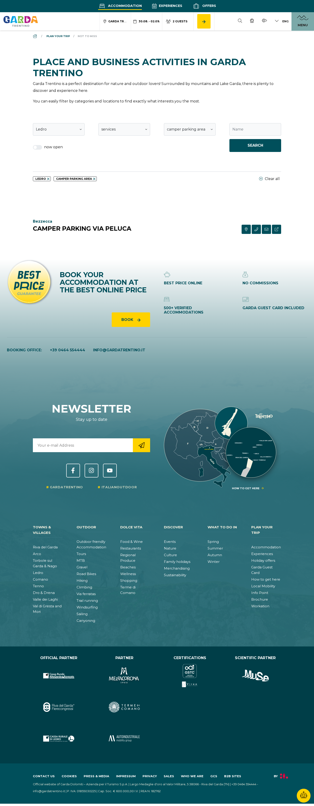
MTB (81, 560)
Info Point (259, 593)
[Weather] (264, 21)
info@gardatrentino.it (119, 350)
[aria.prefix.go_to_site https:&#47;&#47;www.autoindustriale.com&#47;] (124, 738)
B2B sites (232, 776)
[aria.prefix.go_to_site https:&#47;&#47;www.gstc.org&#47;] (190, 676)
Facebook (73, 470)
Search (255, 145)
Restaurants (130, 548)
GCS (213, 776)
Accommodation (124, 6)
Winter (214, 561)
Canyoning (86, 620)
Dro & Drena (44, 593)
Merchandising (177, 568)
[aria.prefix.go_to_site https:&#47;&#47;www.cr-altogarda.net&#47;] (59, 676)
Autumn (215, 555)
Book (127, 319)
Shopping (128, 580)
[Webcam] (251, 21)
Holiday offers (263, 560)
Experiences (170, 6)
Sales (169, 776)
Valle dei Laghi (45, 599)
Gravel (82, 567)
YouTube (110, 470)
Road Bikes (86, 574)
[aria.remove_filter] (48, 179)
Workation (260, 606)
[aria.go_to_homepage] (20, 21)
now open (53, 147)
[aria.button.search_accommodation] (204, 21)
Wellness (128, 574)
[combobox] (59, 129)
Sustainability (175, 575)
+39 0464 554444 (67, 350)
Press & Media (96, 776)
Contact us (44, 776)
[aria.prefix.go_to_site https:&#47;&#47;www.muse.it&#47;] (255, 676)
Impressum (126, 776)
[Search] (239, 21)
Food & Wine (131, 541)
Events (170, 541)
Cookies (69, 776)
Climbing (84, 587)
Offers (208, 6)
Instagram (91, 470)
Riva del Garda (45, 547)
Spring (213, 541)
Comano (40, 579)
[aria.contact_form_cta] (266, 229)
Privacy (150, 776)
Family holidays (177, 561)
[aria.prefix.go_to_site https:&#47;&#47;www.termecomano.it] (124, 707)
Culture (170, 555)
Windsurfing (87, 607)
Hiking (82, 580)
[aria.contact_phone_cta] (256, 229)
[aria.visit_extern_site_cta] (276, 229)
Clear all (272, 179)
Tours (81, 554)
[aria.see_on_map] (246, 229)
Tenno (38, 586)
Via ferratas (86, 594)
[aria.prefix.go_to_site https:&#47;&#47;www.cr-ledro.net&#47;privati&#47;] (59, 738)
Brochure (259, 599)
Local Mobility (263, 586)
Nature (170, 548)
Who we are (192, 776)
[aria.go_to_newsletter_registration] (141, 445)
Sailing (82, 614)
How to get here (265, 579)
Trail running (87, 600)
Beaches (128, 567)
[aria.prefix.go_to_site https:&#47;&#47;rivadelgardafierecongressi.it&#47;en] (59, 707)
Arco (37, 554)
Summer (215, 548)
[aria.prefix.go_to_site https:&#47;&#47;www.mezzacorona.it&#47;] (124, 676)
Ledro (38, 572)
